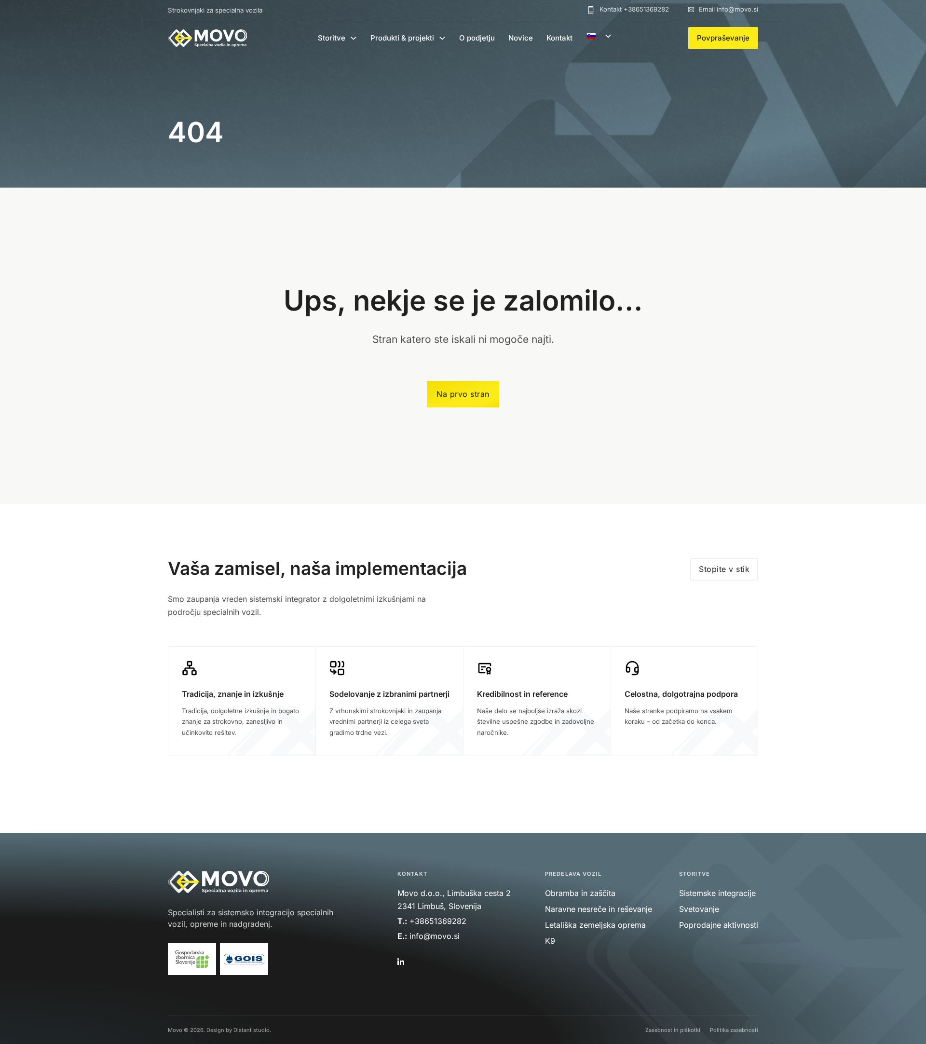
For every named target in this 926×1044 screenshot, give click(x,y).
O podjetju (477, 37)
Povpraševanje (723, 37)
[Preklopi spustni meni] (353, 38)
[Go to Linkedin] (399, 962)
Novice (520, 37)
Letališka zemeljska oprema (595, 925)
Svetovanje (699, 909)
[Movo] (207, 38)
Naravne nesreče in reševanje (598, 909)
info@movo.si (435, 936)
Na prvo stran (463, 394)
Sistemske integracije (717, 893)
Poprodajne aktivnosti (718, 925)
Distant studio (251, 1030)
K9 (550, 941)
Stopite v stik (724, 569)
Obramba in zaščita (580, 893)
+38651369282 (437, 921)
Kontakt (559, 37)
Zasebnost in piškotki (672, 1030)
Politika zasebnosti (734, 1030)
